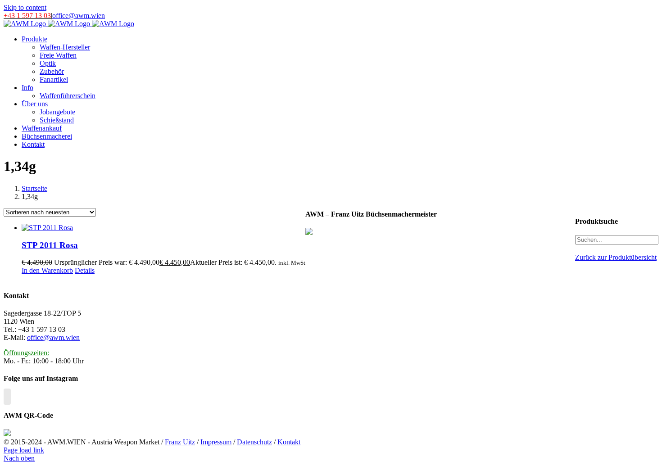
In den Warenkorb (47, 270)
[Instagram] (7, 397)
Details (85, 270)
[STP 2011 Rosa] (163, 228)
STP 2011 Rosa (50, 245)
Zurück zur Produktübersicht (616, 257)
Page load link (24, 450)
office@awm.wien (78, 15)
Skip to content (25, 7)
